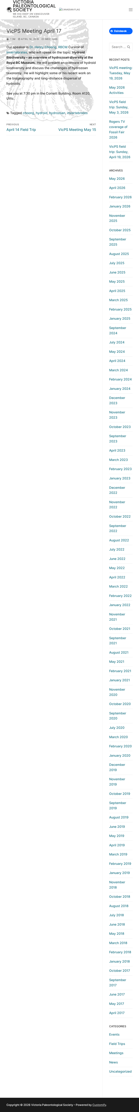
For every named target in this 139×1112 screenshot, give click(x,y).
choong (28, 113)
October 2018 (119, 897)
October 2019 (119, 794)
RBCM (62, 47)
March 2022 (118, 586)
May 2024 (117, 352)
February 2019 (120, 864)
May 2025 (117, 282)
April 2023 (117, 450)
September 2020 (117, 716)
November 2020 (117, 692)
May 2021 (116, 662)
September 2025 (117, 242)
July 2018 (116, 915)
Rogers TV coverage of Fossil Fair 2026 (118, 129)
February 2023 (120, 469)
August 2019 (118, 817)
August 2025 (119, 254)
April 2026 (117, 188)
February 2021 (120, 671)
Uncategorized (120, 1071)
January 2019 (119, 873)
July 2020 (116, 728)
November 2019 (117, 781)
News (113, 1062)
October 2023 (120, 427)
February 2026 (120, 197)
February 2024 (120, 379)
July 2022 (116, 549)
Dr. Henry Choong (42, 47)
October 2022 (120, 516)
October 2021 (119, 629)
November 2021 (117, 617)
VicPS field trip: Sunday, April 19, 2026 (119, 152)
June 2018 (117, 924)
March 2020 (118, 737)
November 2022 (117, 504)
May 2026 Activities (117, 90)
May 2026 (117, 179)
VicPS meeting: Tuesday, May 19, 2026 (120, 73)
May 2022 (117, 568)
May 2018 (116, 934)
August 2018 (118, 906)
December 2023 (117, 400)
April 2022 (117, 577)
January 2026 (119, 206)
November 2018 (117, 884)
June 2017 (117, 994)
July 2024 (116, 342)
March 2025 (118, 300)
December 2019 (117, 767)
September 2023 (117, 438)
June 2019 (117, 827)
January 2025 (119, 319)
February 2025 (120, 309)
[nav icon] (131, 9)
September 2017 (117, 982)
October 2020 (120, 704)
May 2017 (116, 1004)
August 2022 (119, 540)
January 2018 (119, 961)
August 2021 (118, 652)
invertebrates (77, 113)
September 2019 (117, 805)
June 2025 (117, 272)
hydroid (41, 113)
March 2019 (118, 854)
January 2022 (119, 605)
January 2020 (119, 756)
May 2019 (116, 836)
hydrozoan (57, 113)
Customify (99, 1105)
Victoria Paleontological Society (34, 6)
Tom (12, 39)
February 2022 (120, 596)
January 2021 (119, 680)
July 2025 (116, 263)
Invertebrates (16, 52)
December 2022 (117, 490)
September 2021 (117, 640)
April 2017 (117, 1013)
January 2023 (119, 478)
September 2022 (117, 528)
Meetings (51, 39)
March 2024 (118, 370)
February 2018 (120, 952)
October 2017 (119, 971)
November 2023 (117, 415)
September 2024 (117, 330)
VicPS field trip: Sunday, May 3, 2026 (118, 107)
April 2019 (117, 845)
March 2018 (118, 943)
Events (114, 1034)
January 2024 (119, 389)
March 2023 (118, 460)
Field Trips (117, 1044)
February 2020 (120, 746)
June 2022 (117, 559)
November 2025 (117, 218)
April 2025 (117, 291)
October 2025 (120, 230)
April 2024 (117, 361)
